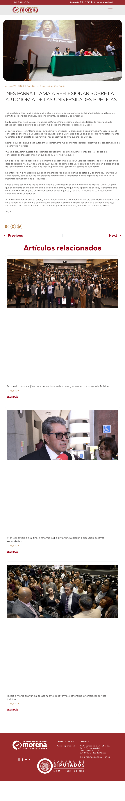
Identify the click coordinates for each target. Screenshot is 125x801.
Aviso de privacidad (103, 2)
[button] (6, 226)
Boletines (32, 86)
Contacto (74, 2)
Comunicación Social (53, 86)
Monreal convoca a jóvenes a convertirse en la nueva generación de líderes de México (58, 386)
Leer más (12, 396)
